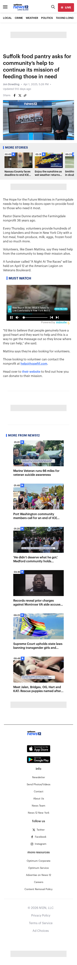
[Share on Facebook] (14, 95)
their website (31, 371)
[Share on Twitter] (19, 95)
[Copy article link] (25, 95)
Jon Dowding (11, 84)
